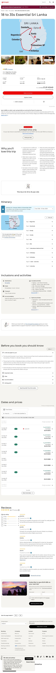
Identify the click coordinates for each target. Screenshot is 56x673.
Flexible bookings (5, 643)
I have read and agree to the (40, 598)
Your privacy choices (21, 645)
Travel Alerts (3, 640)
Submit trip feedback (6, 635)
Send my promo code (36, 603)
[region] (18, 663)
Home (2, 10)
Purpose (44, 631)
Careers (16, 640)
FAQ (29, 638)
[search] (45, 2)
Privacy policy (18, 643)
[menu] (53, 2)
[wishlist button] (43, 101)
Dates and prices (28, 93)
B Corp (43, 633)
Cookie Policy (8, 669)
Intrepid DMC (18, 638)
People (43, 638)
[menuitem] (5, 2)
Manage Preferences (30, 661)
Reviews (30, 640)
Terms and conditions (28, 133)
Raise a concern (32, 645)
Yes (16, 615)
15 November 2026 (49, 89)
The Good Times (18, 635)
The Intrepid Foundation (47, 635)
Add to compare (19, 101)
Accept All (29, 658)
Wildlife (44, 643)
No (20, 615)
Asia (7, 10)
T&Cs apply (32, 623)
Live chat (31, 635)
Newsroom (31, 643)
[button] (28, 37)
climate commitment (9, 237)
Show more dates (27, 493)
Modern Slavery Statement (48, 645)
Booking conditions (5, 645)
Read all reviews (24, 575)
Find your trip (28, 137)
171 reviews (10, 69)
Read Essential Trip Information (28, 388)
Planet (43, 640)
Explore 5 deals (28, 97)
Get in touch (31, 633)
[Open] (19, 510)
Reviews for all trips (35, 575)
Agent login (3, 648)
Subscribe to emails (42, 626)
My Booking (3, 633)
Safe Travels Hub (4, 638)
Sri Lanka (11, 10)
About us (17, 633)
